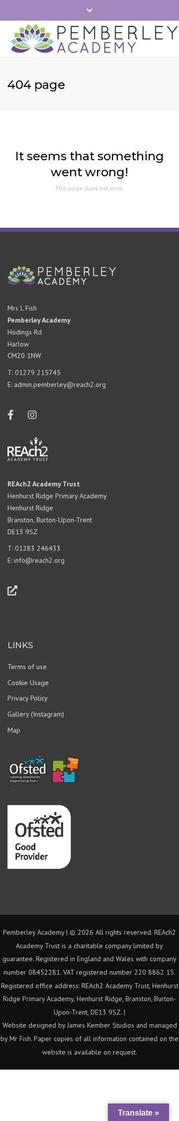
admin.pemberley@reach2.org (60, 384)
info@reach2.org (39, 560)
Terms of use (27, 666)
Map (13, 730)
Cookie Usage (28, 682)
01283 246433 (38, 548)
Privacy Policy (27, 698)
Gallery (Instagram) (35, 714)
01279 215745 (38, 372)
